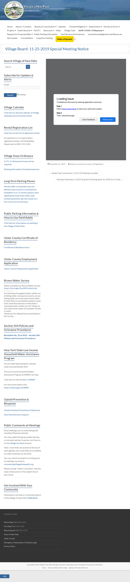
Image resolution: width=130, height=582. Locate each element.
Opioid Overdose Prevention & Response (22, 410)
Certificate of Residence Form (17, 247)
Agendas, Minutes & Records (78, 568)
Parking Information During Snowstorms (21, 169)
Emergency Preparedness (14, 542)
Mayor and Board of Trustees (57, 568)
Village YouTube (17, 443)
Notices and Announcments (81, 164)
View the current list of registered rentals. (22, 133)
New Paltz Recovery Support (16, 414)
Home (9, 26)
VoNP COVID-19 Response (90, 30)
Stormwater (12, 38)
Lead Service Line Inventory (73, 34)
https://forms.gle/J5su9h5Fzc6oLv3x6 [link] (20, 288)
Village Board (98, 164)
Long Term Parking (44, 38)
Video (58, 30)
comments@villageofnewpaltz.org (18, 464)
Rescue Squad (9, 530)
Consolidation (27, 38)
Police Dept (8, 522)
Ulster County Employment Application (21, 268)
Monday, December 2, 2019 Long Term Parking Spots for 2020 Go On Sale (90, 179)
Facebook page (30, 542)
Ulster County (9, 538)
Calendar (62, 26)
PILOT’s (37, 30)
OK (4, 576)
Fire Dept (7, 526)
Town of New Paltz (11, 534)
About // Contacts (23, 26)
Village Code (69, 30)
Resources (48, 30)
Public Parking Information (46, 34)
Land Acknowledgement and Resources (105, 34)
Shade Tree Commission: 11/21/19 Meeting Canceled (73, 173)
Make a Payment (64, 39)
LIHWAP (31, 379)
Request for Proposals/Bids (19, 34)
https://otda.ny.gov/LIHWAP (16, 387)
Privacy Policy (9, 546)
